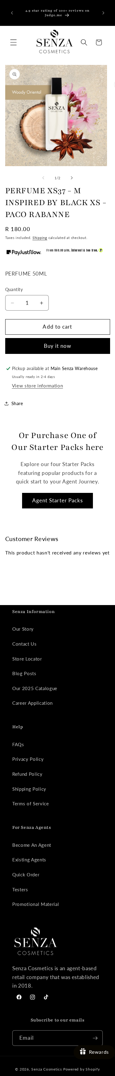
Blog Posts (24, 673)
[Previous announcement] (12, 13)
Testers (20, 889)
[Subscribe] (95, 1038)
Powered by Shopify (81, 1069)
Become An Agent (31, 845)
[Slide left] (43, 178)
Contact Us (24, 644)
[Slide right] (72, 178)
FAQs (18, 744)
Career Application (32, 703)
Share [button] (17, 403)
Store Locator (27, 658)
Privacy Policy (28, 759)
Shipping (40, 238)
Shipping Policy (29, 789)
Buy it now (57, 346)
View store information (37, 385)
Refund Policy (27, 774)
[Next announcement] (103, 13)
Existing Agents (29, 859)
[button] (13, 42)
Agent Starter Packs (57, 500)
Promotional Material (35, 904)
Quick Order (25, 874)
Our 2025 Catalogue (34, 688)
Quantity (14, 289)
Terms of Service (30, 803)
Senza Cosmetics (46, 1069)
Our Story (23, 629)
